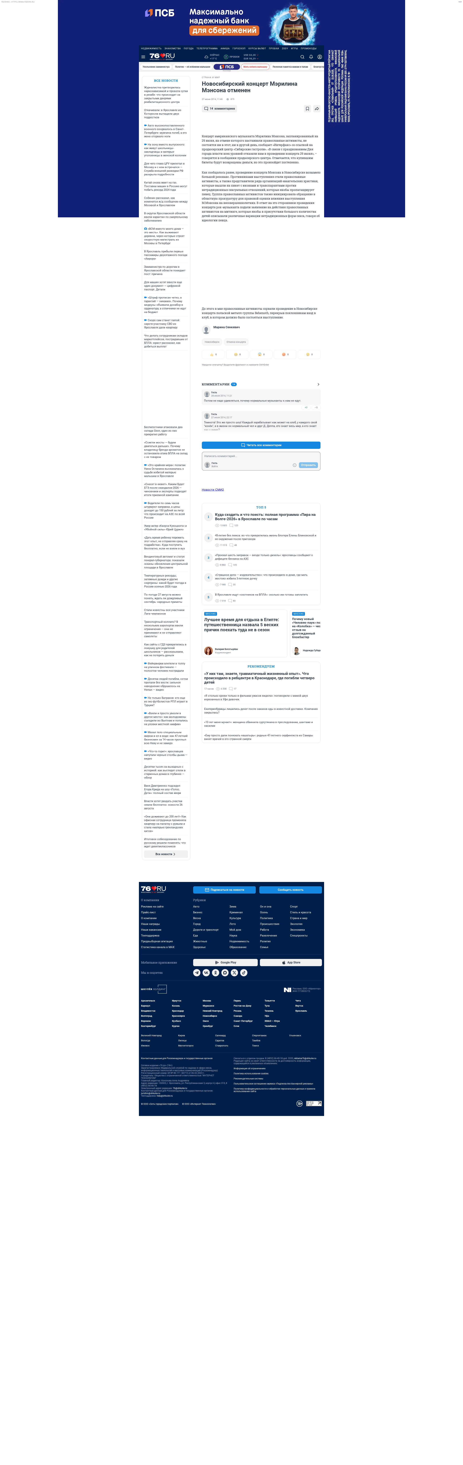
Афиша (225, 48)
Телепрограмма (207, 48)
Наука (233, 935)
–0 (316, 407)
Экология (296, 924)
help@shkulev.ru (165, 1096)
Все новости (166, 80)
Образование (238, 947)
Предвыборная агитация (157, 941)
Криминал (236, 912)
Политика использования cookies (251, 1073)
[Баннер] (226, 67)
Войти (215, 466)
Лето (233, 924)
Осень (264, 912)
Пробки (274, 48)
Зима (233, 906)
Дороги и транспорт (206, 929)
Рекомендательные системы (248, 1078)
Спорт (294, 906)
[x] (234, 972)
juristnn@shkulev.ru (150, 1093)
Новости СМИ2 (213, 489)
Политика (266, 918)
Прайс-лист (148, 912)
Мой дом (235, 929)
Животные (200, 941)
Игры (294, 48)
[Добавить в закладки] (307, 108)
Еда (195, 935)
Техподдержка (150, 935)
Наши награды (150, 924)
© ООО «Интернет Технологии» (199, 1104)
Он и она (265, 906)
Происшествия (269, 924)
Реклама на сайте (152, 906)
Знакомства (173, 48)
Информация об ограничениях (250, 1068)
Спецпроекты (299, 935)
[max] (225, 972)
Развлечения (268, 935)
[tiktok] (243, 972)
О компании (149, 918)
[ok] (215, 972)
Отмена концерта (236, 342)
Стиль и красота (300, 912)
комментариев (222, 108)
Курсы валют (257, 48)
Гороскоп (239, 48)
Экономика (297, 929)
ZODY (285, 48)
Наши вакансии (151, 929)
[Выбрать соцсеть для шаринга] (316, 108)
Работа (264, 929)
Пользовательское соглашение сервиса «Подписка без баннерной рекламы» (273, 1083)
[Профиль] (319, 57)
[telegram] (196, 972)
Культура (235, 918)
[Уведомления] (311, 57)
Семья (264, 947)
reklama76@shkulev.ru (305, 1058)
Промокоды (309, 48)
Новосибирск (212, 342)
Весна (197, 918)
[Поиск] (302, 57)
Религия (265, 941)
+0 (306, 407)
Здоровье (199, 947)
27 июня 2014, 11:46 (212, 99)
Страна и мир (298, 918)
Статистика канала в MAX (157, 947)
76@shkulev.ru (180, 1088)
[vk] (206, 972)
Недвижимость (151, 48)
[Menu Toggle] (143, 57)
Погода (189, 48)
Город (197, 924)
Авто (196, 906)
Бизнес (197, 912)
